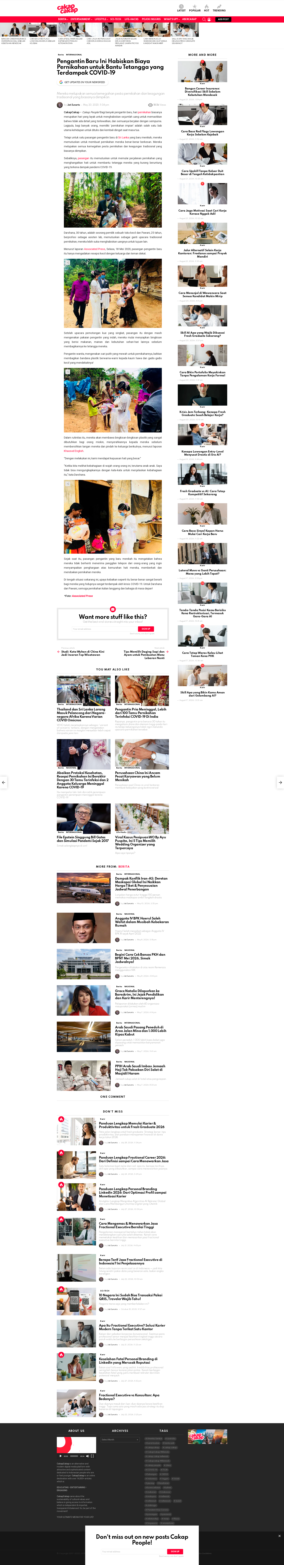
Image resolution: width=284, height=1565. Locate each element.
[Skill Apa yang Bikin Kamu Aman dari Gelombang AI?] (202, 675)
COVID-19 (152, 1470)
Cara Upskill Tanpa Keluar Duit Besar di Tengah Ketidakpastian (70, 41)
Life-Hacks (131, 19)
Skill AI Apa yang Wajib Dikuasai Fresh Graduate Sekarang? (183, 41)
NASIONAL (71, 768)
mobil (178, 1501)
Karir (102, 1119)
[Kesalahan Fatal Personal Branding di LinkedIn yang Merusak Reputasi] (76, 1367)
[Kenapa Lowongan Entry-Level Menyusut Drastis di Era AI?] (202, 434)
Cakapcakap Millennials (158, 1461)
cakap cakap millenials (157, 1456)
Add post (223, 19)
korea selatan (153, 1488)
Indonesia (152, 1479)
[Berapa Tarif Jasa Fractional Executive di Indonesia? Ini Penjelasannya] (76, 1268)
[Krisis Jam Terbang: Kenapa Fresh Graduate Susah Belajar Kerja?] (202, 395)
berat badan (153, 1443)
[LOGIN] (209, 19)
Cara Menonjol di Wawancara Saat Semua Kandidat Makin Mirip (155, 41)
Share (67, 176)
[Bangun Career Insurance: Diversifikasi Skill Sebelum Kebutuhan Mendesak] (14, 30)
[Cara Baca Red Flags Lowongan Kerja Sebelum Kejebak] (42, 30)
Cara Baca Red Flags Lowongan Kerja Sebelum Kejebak (42, 41)
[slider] (74, 1456)
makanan (151, 1492)
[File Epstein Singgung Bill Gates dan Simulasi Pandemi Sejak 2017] (84, 818)
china (168, 1465)
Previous (1, 36)
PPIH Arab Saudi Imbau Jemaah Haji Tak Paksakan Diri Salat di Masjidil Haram (140, 1070)
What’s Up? (171, 19)
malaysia (151, 1496)
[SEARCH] (204, 19)
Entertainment (80, 19)
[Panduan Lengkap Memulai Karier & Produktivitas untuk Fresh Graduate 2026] (76, 1131)
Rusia (176, 1519)
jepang (150, 1483)
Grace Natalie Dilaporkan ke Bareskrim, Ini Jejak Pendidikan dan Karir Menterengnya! (139, 995)
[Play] (60, 1456)
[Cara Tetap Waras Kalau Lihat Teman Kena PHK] (202, 636)
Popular (195, 11)
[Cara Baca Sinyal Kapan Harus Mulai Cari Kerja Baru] (202, 513)
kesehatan (164, 1483)
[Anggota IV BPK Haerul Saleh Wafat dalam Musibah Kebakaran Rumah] (84, 928)
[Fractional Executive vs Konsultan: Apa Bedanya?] (76, 1403)
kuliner (168, 1488)
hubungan (151, 1474)
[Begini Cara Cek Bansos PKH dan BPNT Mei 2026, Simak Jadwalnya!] (84, 964)
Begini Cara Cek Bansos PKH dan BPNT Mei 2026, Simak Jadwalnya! (140, 958)
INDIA (165, 1474)
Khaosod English (73, 450)
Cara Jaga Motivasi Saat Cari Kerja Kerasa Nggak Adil (99, 41)
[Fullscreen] (92, 1456)
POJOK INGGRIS (151, 19)
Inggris (165, 1479)
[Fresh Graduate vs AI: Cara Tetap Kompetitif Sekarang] (202, 474)
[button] (76, 1448)
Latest (181, 11)
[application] (76, 1448)
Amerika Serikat (154, 1439)
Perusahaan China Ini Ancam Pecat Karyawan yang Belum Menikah (137, 776)
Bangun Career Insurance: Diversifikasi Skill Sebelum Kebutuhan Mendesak (13, 41)
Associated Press (94, 249)
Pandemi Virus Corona (157, 1510)
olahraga (151, 1505)
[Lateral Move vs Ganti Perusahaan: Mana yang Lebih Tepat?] (202, 553)
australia (171, 1439)
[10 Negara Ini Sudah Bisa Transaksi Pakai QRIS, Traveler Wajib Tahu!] (76, 1301)
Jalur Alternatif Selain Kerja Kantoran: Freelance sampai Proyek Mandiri (202, 253)
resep (166, 1519)
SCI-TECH (115, 19)
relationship (152, 1519)
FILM (165, 1470)
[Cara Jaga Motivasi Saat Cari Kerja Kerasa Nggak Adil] (99, 30)
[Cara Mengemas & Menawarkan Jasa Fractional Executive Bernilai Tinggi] (76, 1231)
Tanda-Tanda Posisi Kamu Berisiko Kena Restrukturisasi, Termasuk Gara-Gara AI (202, 613)
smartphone (168, 1523)
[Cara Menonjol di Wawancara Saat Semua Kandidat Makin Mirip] (156, 30)
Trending (219, 11)
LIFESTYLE (100, 19)
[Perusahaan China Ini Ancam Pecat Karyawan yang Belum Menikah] (142, 754)
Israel (176, 1479)
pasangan (83, 158)
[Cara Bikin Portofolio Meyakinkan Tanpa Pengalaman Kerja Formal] (202, 355)
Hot (206, 11)
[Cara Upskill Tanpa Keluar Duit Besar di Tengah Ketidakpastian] (71, 30)
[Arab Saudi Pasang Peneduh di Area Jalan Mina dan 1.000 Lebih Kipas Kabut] (84, 1037)
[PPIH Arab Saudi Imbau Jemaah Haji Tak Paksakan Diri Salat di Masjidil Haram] (84, 1075)
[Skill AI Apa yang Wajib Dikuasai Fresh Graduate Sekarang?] (184, 30)
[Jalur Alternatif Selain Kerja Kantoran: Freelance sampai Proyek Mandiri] (128, 30)
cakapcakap (153, 1448)
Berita (62, 19)
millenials (165, 1496)
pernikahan (144, 112)
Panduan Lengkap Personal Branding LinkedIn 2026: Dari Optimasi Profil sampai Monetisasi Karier (132, 1193)
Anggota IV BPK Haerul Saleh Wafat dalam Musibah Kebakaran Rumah (142, 922)
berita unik (169, 1443)
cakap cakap (170, 1448)
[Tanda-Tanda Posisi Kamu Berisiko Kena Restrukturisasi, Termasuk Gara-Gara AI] (202, 593)
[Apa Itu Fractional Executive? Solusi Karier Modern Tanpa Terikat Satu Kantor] (76, 1333)
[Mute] (87, 1456)
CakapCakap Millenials (158, 1452)
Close (279, 1535)
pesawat (166, 1514)
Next (282, 36)
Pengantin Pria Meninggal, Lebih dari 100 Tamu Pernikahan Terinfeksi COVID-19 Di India (140, 713)
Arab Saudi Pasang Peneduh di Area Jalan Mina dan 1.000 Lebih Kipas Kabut (140, 1031)
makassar (165, 1492)
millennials (165, 1501)
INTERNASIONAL (74, 704)
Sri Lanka (123, 137)
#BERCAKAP (189, 19)
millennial (151, 1501)
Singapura (152, 1523)
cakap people (153, 1465)
